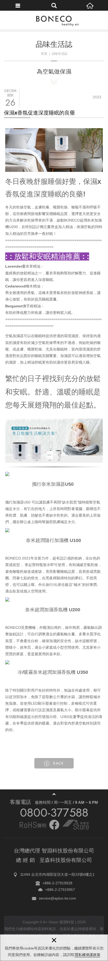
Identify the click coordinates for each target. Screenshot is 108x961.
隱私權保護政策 (87, 955)
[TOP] (54, 794)
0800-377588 (54, 812)
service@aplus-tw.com (57, 898)
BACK (58, 763)
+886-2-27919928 (57, 883)
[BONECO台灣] (54, 21)
